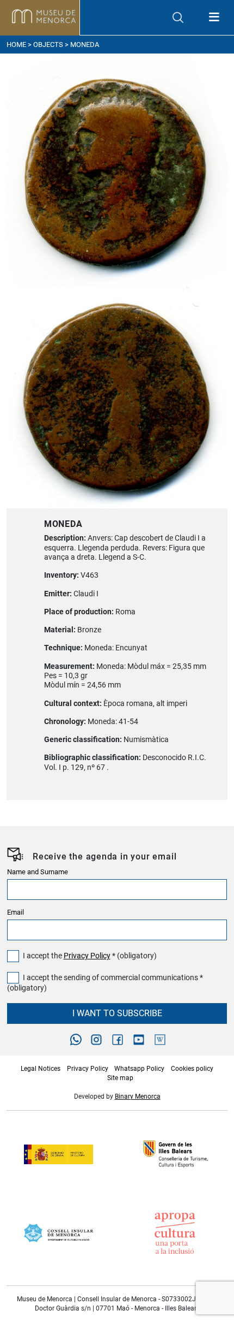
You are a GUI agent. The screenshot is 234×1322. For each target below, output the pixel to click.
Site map (120, 1078)
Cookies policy (192, 1068)
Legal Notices (40, 1068)
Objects (48, 44)
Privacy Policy (87, 956)
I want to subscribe (117, 1013)
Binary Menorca (138, 1096)
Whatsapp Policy (139, 1068)
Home (16, 44)
